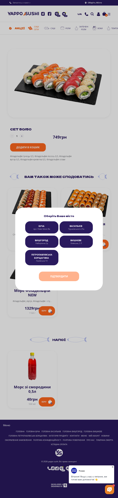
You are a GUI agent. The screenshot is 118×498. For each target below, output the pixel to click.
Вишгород (42, 242)
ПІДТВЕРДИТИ (59, 276)
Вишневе (76, 242)
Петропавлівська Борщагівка (41, 257)
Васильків (76, 227)
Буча (41, 227)
